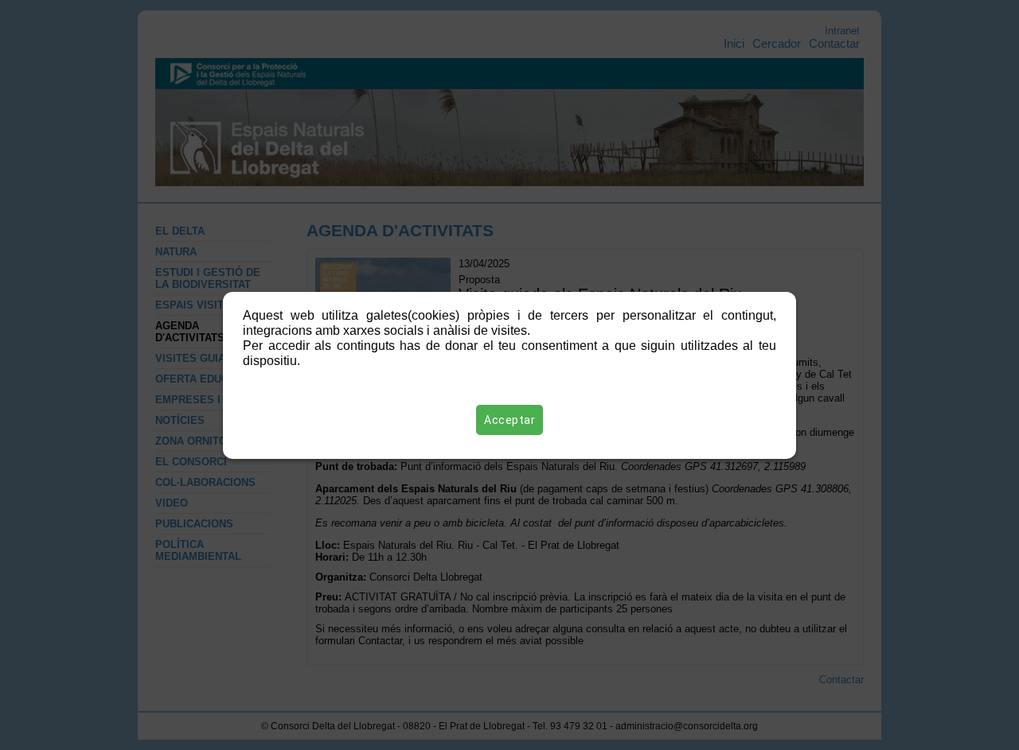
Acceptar (509, 420)
